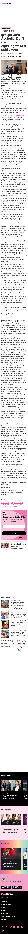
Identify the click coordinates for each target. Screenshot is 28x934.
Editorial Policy (6, 904)
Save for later (13, 56)
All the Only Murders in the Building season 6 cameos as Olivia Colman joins (11, 797)
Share (4, 56)
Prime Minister (19, 504)
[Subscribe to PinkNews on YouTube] (14, 927)
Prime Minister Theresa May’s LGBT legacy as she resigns (18, 624)
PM (8, 504)
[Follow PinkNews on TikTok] (10, 927)
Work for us (5, 913)
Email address (8, 524)
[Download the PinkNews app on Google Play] (17, 887)
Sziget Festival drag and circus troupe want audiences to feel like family (11, 865)
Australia (3, 501)
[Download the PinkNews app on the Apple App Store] (6, 887)
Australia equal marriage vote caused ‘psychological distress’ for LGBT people (21, 647)
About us (4, 901)
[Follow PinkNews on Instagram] (18, 927)
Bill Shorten (22, 501)
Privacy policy (5, 919)
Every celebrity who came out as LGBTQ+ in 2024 (18, 546)
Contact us (4, 907)
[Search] (23, 3)
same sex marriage (6, 506)
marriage (3, 504)
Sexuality (15, 506)
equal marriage (5, 502)
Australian (15, 501)
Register (14, 533)
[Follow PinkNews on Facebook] (7, 927)
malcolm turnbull (18, 502)
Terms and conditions (8, 916)
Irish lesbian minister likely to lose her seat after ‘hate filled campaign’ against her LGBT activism (18, 615)
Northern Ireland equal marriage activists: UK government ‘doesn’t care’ (18, 633)
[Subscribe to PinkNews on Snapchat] (22, 927)
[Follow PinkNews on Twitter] (3, 927)
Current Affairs (6, 28)
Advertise (4, 910)
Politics (12, 504)
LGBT (12, 502)
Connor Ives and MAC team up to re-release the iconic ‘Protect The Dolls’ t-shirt (11, 831)
